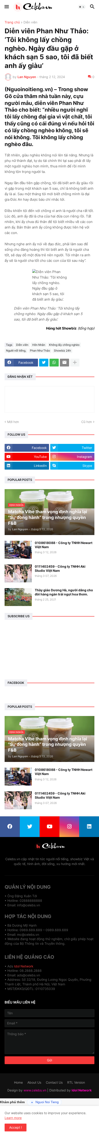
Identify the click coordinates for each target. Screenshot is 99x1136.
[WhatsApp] (54, 362)
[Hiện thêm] (74, 362)
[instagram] (69, 826)
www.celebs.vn (34, 1090)
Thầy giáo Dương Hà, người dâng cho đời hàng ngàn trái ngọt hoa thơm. (64, 592)
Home (18, 1082)
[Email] (64, 362)
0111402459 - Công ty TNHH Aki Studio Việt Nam (60, 568)
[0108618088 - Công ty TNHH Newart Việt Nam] (18, 550)
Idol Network (23, 966)
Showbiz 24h (62, 350)
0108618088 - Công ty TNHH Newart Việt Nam (63, 545)
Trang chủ (12, 22)
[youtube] (49, 826)
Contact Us (54, 1082)
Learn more (13, 1118)
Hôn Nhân (38, 345)
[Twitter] (43, 362)
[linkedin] (89, 826)
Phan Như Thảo (40, 350)
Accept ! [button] (15, 1127)
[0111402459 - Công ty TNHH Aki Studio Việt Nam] (18, 573)
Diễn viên (30, 22)
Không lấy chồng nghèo (64, 345)
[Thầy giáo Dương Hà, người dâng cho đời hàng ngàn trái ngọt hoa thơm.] (18, 597)
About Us (34, 1082)
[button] (6, 7)
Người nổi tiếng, (16, 350)
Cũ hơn (86, 422)
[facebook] (10, 826)
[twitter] (30, 826)
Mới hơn (13, 422)
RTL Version (76, 1082)
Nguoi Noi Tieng (45, 1102)
